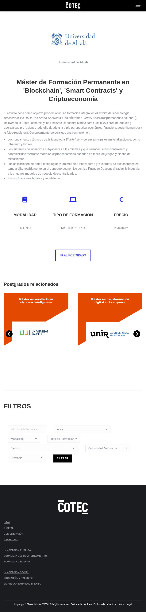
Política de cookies (81, 604)
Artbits (35, 604)
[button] (9, 333)
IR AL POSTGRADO (73, 255)
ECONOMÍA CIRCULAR (17, 561)
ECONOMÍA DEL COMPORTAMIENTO (25, 556)
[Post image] (36, 333)
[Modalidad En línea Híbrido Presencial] (24, 440)
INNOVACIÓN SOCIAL (16, 572)
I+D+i (7, 522)
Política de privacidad (105, 604)
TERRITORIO (11, 539)
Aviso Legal (125, 604)
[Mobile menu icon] (138, 6)
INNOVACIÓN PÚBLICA (17, 550)
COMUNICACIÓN (13, 534)
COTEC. (45, 604)
